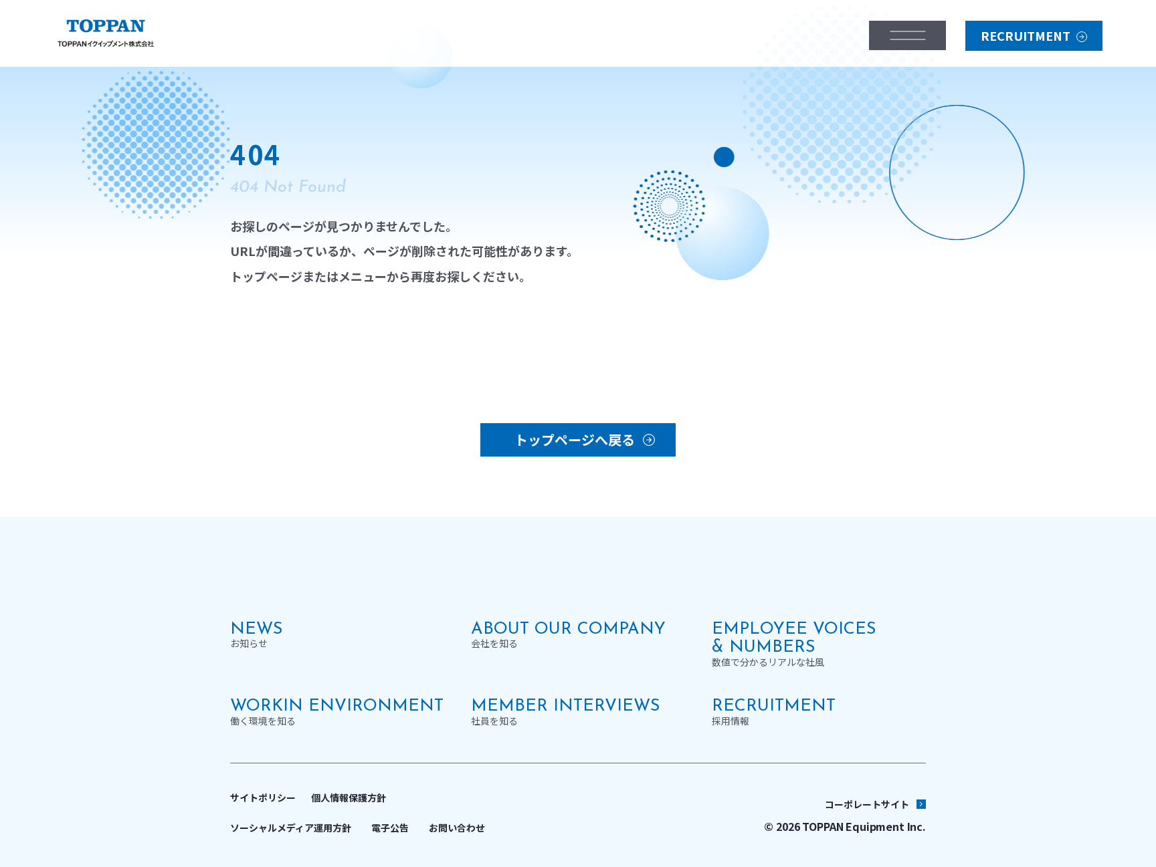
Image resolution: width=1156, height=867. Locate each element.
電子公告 (390, 827)
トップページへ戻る (574, 439)
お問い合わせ (457, 827)
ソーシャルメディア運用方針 (290, 827)
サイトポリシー (263, 797)
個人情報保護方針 (348, 797)
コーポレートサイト (867, 804)
